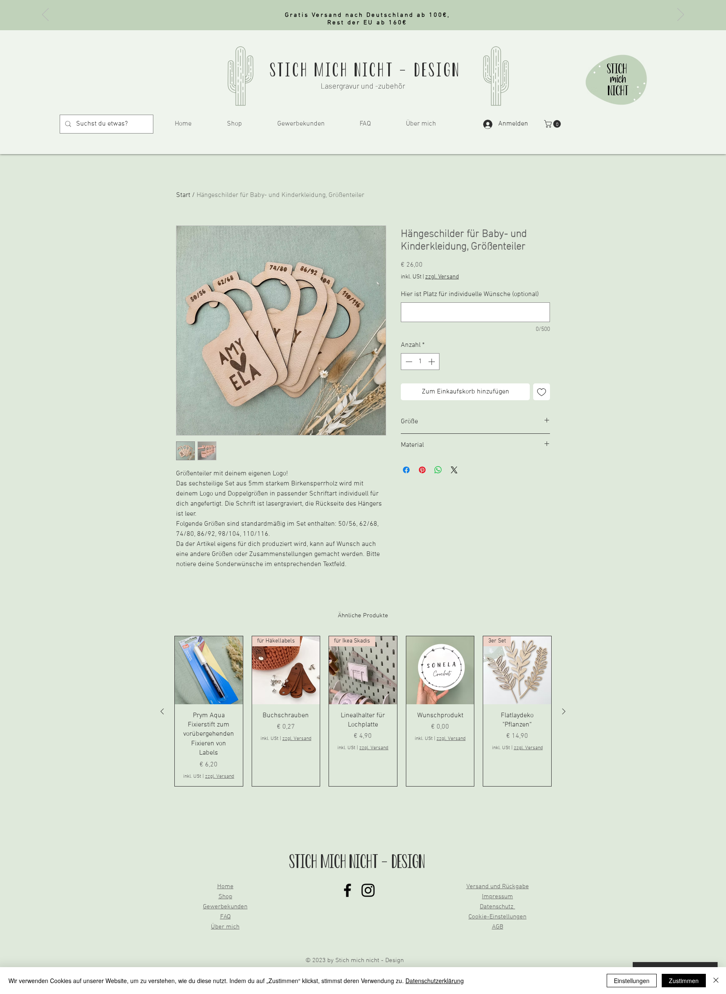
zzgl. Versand (442, 277)
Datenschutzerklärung (434, 980)
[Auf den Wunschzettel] (541, 391)
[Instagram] (368, 890)
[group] (363, 711)
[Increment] (432, 362)
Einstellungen (632, 980)
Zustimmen (684, 980)
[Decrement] (408, 362)
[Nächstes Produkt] (564, 711)
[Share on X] (454, 470)
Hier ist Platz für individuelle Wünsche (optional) (470, 294)
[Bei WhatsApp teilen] (438, 470)
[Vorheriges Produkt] (162, 711)
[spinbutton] (420, 362)
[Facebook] (347, 890)
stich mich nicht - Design (365, 70)
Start (183, 195)
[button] (553, 124)
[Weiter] (680, 15)
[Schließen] (716, 980)
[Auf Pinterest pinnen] (422, 470)
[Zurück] (45, 15)
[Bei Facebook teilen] (406, 470)
